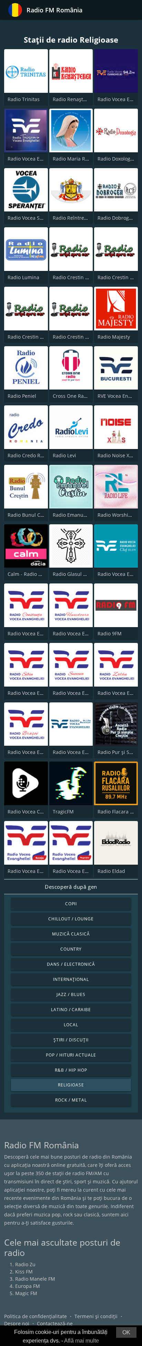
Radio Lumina (23, 277)
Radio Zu (25, 1264)
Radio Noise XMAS (119, 455)
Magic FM (26, 1293)
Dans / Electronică (71, 964)
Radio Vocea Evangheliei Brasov (44, 752)
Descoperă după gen (71, 886)
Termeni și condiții (96, 1316)
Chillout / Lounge (71, 919)
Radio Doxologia (116, 158)
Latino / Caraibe (71, 1010)
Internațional (71, 979)
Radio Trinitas (24, 99)
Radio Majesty (114, 336)
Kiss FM (24, 1271)
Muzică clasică (71, 934)
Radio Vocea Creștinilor (34, 811)
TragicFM (63, 811)
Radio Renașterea (73, 99)
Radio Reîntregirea (74, 218)
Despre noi (16, 1323)
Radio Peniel (22, 396)
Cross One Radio (72, 396)
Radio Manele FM (35, 1279)
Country (71, 949)
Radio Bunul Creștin (31, 515)
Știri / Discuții (70, 1040)
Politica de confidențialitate (35, 1316)
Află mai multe (81, 1341)
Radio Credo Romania (33, 455)
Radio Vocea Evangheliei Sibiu (42, 693)
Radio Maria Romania (77, 158)
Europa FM (27, 1286)
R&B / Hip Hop (71, 1070)
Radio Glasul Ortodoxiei (80, 574)
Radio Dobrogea (116, 218)
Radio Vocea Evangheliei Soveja (44, 871)
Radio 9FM (110, 633)
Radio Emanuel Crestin (79, 515)
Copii (71, 904)
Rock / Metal (71, 1100)
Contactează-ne (55, 1323)
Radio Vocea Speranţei (33, 218)
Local (71, 1025)
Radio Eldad (111, 871)
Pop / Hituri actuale (71, 1055)
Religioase (71, 1085)
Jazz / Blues (71, 994)
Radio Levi (64, 455)
